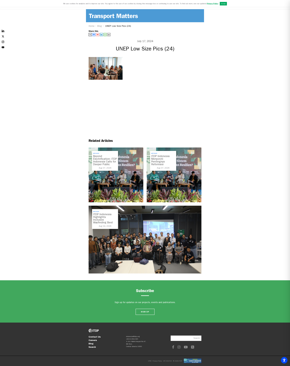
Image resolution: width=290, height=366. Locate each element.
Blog (99, 26)
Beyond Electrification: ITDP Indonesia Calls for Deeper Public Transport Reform (105, 162)
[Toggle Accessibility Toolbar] (284, 360)
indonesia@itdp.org (133, 336)
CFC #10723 (167, 361)
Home (91, 26)
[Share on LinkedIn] (101, 34)
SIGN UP (145, 312)
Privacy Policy (157, 361)
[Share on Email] (97, 34)
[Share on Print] (108, 34)
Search (92, 347)
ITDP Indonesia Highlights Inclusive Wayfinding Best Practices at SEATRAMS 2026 (103, 221)
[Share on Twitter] (90, 34)
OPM (149, 361)
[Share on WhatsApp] (105, 34)
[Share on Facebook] (93, 34)
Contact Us (95, 336)
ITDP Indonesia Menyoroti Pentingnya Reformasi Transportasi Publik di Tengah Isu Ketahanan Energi (163, 164)
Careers (93, 340)
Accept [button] (223, 4)
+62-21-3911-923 (132, 339)
